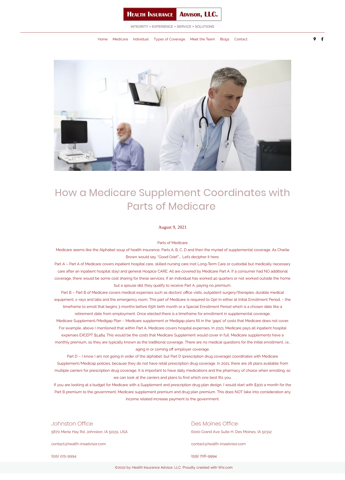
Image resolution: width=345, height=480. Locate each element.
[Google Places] (314, 39)
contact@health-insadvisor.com (78, 444)
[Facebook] (322, 39)
